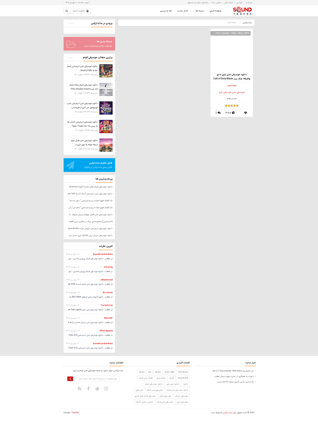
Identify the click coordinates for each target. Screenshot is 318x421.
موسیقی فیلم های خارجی (145, 396)
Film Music (183, 372)
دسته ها (200, 10)
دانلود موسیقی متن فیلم (177, 390)
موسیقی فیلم (165, 396)
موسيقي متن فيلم (155, 390)
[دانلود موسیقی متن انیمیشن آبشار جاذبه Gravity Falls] (106, 70)
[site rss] (80, 388)
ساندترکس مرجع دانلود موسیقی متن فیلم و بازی (242, 11)
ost (149, 372)
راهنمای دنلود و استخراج (198, 2)
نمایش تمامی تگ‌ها (144, 402)
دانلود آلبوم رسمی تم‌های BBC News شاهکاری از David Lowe (77, 297)
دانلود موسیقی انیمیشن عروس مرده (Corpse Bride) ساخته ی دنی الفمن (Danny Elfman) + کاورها (89, 228)
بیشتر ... (69, 23)
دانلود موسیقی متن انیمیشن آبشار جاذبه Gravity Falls (89, 193)
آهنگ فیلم (160, 378)
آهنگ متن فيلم (146, 378)
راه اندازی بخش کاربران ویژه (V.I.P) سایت (235, 381)
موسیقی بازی (225, 92)
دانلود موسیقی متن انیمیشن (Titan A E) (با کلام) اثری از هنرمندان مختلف (71, 335)
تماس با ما (216, 2)
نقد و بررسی (166, 10)
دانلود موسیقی (172, 384)
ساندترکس (247, 22)
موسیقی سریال (181, 396)
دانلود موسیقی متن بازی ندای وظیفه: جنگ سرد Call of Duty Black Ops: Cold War (231, 77)
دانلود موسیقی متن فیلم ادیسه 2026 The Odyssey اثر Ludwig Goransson (70, 284)
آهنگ (171, 378)
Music (158, 372)
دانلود (185, 384)
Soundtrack (183, 378)
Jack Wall (231, 85)
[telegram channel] (97, 388)
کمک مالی (228, 2)
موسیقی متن (238, 92)
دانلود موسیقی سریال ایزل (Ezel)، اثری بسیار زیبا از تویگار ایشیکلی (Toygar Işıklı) (89, 235)
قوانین (239, 2)
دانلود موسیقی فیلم (153, 384)
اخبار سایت (182, 10)
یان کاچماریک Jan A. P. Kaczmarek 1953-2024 (233, 370)
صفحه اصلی (215, 10)
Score (141, 372)
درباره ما (249, 2)
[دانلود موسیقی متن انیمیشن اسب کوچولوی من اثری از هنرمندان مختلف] (106, 107)
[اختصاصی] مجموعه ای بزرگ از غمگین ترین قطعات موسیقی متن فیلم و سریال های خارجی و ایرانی (89, 221)
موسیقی (139, 390)
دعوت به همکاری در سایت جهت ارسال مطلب (234, 376)
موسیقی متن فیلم (165, 402)
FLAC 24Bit (169, 372)
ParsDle (75, 412)
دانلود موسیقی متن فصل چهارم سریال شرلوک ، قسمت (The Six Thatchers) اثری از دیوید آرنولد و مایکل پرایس (89, 214)
